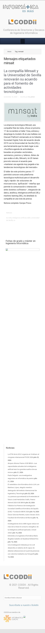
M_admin (31, 97)
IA (7, 218)
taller (28, 218)
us (14, 220)
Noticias (9, 213)
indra (10, 218)
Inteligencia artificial (19, 218)
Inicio (9, 51)
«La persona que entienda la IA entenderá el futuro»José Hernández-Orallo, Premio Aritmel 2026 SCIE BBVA (23, 500)
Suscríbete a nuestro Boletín (23, 605)
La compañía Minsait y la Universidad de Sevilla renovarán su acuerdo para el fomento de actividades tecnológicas (22, 81)
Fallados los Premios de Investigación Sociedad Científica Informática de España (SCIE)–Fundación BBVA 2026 (23, 509)
